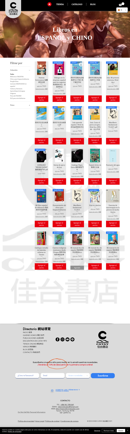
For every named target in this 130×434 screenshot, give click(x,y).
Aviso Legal (39, 421)
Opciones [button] (97, 431)
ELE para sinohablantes (17, 98)
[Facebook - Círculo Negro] (58, 339)
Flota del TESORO (15, 96)
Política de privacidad (26, 421)
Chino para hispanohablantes (19, 79)
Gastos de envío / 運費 (42, 89)
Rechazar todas (109, 431)
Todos (12, 74)
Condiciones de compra (69, 421)
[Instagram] (62, 339)
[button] (121, 4)
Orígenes (13, 93)
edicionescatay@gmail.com (68, 407)
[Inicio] (49, 4)
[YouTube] (67, 339)
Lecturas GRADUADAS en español (18, 85)
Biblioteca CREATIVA (17, 77)
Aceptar (120, 431)
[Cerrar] (127, 430)
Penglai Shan (14, 81)
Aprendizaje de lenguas (17, 91)
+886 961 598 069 (67, 405)
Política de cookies (52, 421)
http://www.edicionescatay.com (67, 409)
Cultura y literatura (16, 89)
